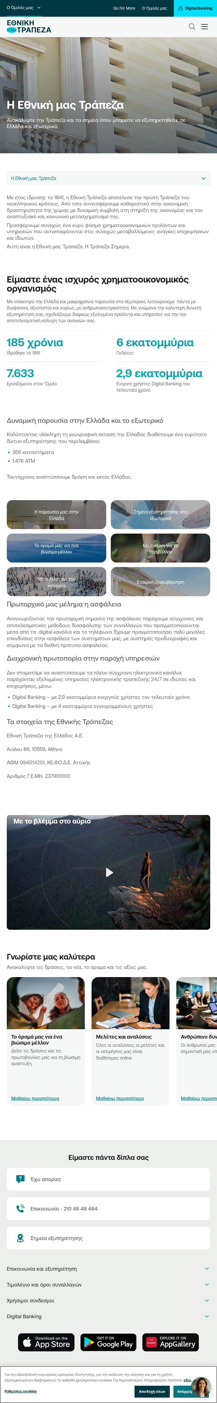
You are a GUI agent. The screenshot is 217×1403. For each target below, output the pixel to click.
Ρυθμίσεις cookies (21, 1391)
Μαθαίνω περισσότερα (35, 1098)
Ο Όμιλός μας (20, 7)
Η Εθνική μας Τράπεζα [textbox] (33, 178)
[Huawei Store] (170, 1342)
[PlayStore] (108, 1342)
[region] (108, 1384)
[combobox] (108, 178)
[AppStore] (46, 1342)
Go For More (124, 8)
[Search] (192, 26)
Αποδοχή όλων (152, 1391)
